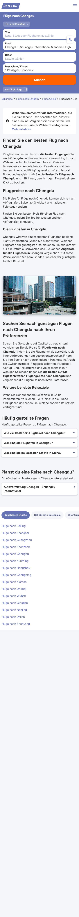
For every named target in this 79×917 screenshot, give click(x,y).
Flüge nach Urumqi (13, 589)
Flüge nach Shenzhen (15, 547)
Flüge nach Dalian (13, 617)
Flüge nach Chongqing (16, 575)
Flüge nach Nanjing (14, 610)
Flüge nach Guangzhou (16, 540)
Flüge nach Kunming (14, 561)
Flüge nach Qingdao (14, 603)
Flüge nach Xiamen (14, 582)
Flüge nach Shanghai (15, 533)
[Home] (10, 5)
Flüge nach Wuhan (13, 596)
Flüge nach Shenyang (15, 624)
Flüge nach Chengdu (15, 554)
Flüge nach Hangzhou (15, 568)
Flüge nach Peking (13, 526)
